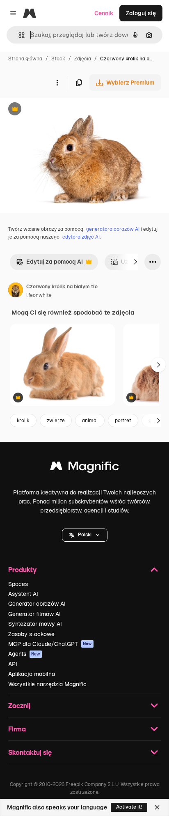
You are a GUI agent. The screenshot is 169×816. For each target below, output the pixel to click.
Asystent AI (23, 594)
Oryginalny (56, 110)
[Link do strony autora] (15, 291)
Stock (58, 58)
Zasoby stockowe (31, 634)
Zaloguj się (141, 13)
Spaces (18, 584)
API (12, 664)
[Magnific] (84, 468)
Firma (17, 728)
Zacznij (19, 705)
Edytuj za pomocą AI (49, 264)
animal (90, 420)
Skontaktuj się (30, 752)
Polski (84, 534)
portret (123, 420)
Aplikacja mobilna (31, 674)
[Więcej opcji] (57, 82)
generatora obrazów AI (112, 229)
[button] (84, 535)
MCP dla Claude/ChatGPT (50, 644)
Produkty (22, 569)
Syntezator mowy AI (35, 624)
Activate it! (129, 807)
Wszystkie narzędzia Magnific (47, 684)
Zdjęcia (82, 58)
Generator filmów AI (34, 614)
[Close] (157, 807)
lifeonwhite (39, 295)
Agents (24, 653)
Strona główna (25, 58)
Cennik (104, 13)
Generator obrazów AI (37, 603)
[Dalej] (135, 262)
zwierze (56, 420)
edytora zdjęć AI (81, 237)
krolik (23, 420)
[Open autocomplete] (18, 35)
